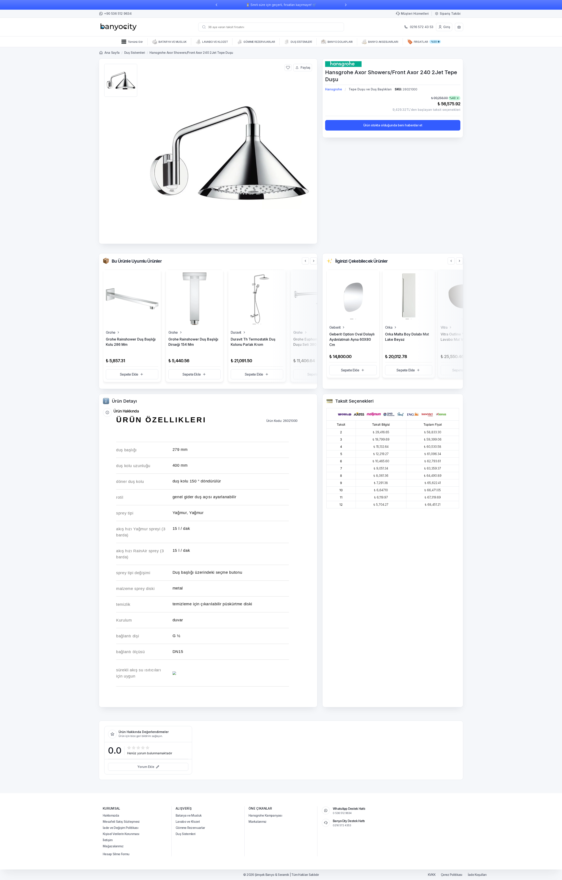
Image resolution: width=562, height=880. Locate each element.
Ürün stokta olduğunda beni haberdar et (392, 125)
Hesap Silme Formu (116, 854)
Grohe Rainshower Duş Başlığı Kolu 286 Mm (131, 342)
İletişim (107, 840)
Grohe (110, 332)
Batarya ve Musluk (189, 815)
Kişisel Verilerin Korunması (121, 834)
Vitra (444, 327)
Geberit (334, 327)
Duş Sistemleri (134, 52)
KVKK (431, 874)
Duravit (236, 332)
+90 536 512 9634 (118, 13)
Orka (389, 327)
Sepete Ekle (129, 374)
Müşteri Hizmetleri (415, 13)
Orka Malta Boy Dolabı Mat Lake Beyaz (407, 337)
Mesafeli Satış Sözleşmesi (121, 821)
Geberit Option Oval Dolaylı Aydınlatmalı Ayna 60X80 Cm (352, 339)
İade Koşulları (477, 874)
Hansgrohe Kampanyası (265, 815)
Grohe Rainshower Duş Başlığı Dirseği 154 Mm (193, 342)
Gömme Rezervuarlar (190, 828)
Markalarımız (258, 821)
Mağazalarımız (113, 846)
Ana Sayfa (112, 52)
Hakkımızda (111, 815)
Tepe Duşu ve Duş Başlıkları (370, 89)
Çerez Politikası (451, 874)
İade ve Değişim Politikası (120, 828)
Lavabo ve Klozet (188, 821)
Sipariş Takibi (450, 13)
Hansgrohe (333, 89)
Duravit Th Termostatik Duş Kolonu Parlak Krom (253, 342)
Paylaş (305, 67)
